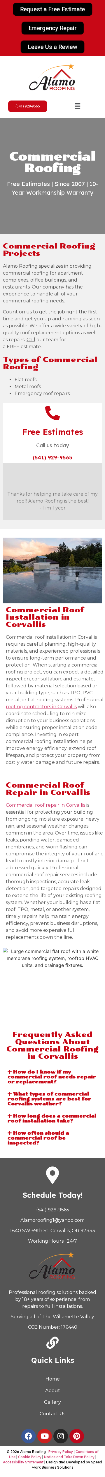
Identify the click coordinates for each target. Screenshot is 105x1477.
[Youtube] (44, 1436)
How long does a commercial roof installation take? (52, 1118)
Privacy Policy (60, 1451)
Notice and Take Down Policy (69, 1457)
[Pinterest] (76, 1436)
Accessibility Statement (23, 1462)
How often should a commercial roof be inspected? (38, 1138)
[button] (77, 106)
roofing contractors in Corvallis (41, 706)
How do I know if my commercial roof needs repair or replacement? (52, 1077)
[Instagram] (60, 1436)
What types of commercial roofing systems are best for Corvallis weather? (49, 1099)
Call (31, 339)
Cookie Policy (29, 1457)
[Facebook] (28, 1436)
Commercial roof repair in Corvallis (45, 805)
